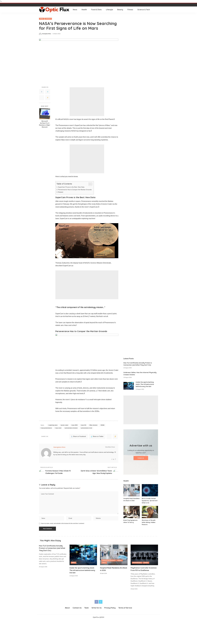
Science (48, 18)
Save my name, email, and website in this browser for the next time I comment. (62, 523)
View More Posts (110, 447)
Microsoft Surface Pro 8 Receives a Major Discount (44, 124)
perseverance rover (86, 428)
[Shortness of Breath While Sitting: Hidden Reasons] (150, 512)
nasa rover (58, 428)
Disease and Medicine (109, 560)
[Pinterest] (41, 97)
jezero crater (64, 425)
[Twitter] (47, 91)
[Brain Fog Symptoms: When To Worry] (131, 512)
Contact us (141, 458)
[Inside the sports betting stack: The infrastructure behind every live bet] (128, 386)
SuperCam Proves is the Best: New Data (71, 187)
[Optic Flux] (54, 9)
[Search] (156, 9)
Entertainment (137, 562)
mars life (83, 425)
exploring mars (53, 425)
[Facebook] (41, 91)
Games (146, 562)
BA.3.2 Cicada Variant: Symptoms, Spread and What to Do (149, 501)
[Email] (47, 97)
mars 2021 (75, 425)
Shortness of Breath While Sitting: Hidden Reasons (148, 522)
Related (60, 192)
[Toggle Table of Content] (89, 184)
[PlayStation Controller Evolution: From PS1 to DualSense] (144, 555)
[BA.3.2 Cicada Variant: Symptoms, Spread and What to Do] (150, 490)
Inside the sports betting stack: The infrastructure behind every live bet (145, 384)
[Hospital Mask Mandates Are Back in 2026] (131, 490)
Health (119, 560)
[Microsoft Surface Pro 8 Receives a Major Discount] (44, 113)
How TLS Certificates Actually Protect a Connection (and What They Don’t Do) (52, 548)
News (41, 18)
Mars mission (93, 425)
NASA (102, 425)
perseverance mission (71, 428)
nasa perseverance (46, 428)
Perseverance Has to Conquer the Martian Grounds (75, 189)
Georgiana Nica (46, 33)
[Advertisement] (87, 101)
